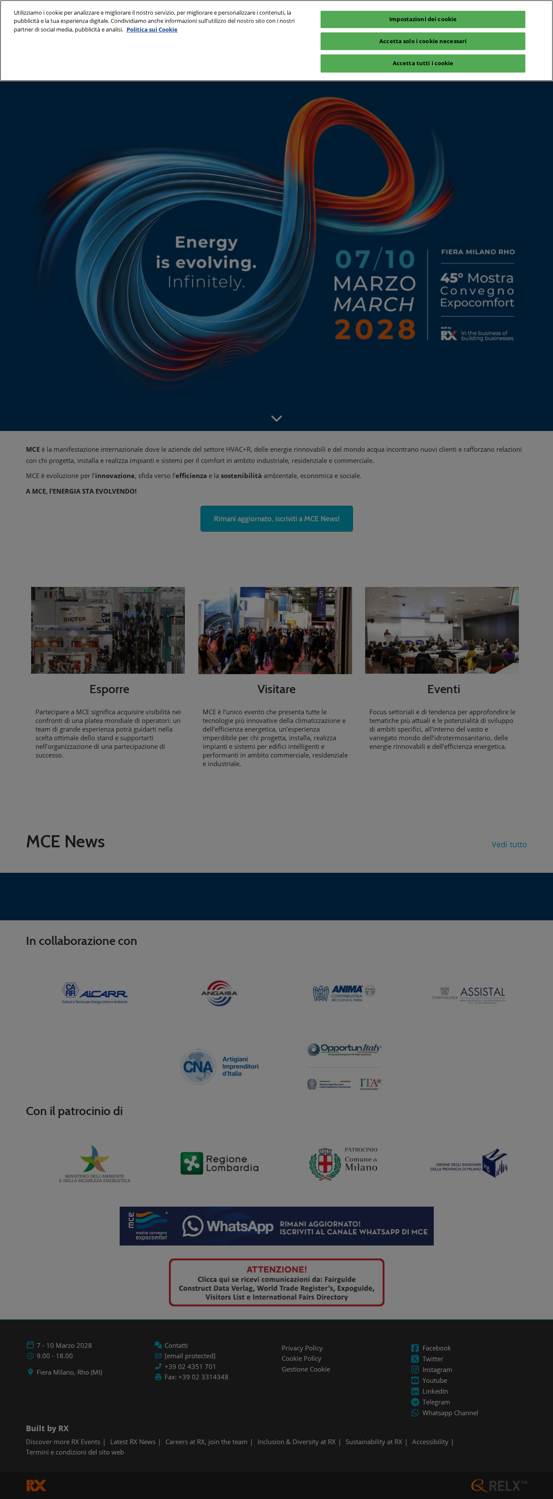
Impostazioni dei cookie (423, 19)
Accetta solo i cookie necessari (423, 41)
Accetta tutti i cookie (423, 63)
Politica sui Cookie (152, 29)
